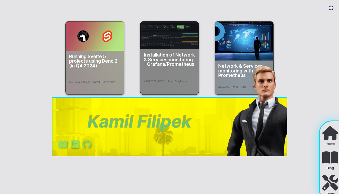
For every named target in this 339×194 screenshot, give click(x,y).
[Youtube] (62, 147)
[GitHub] (86, 147)
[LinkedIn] (74, 147)
